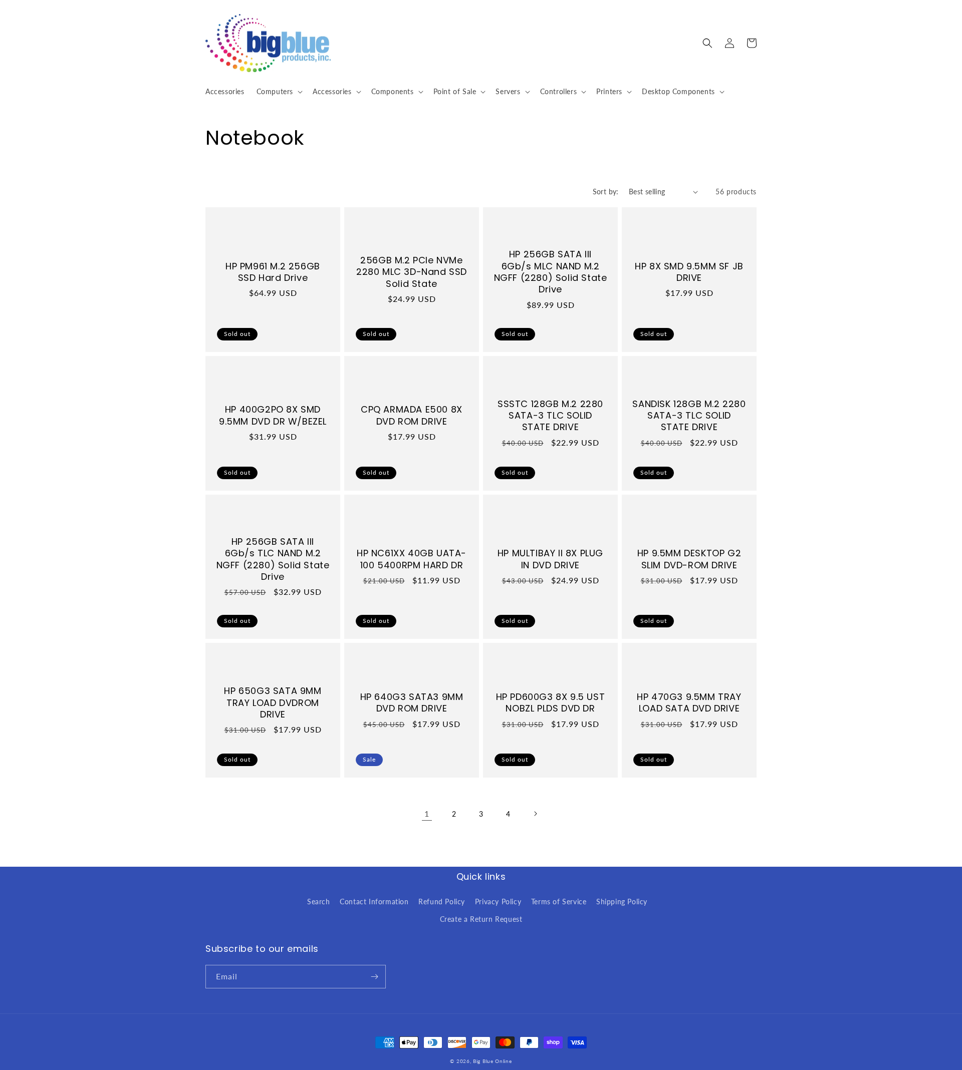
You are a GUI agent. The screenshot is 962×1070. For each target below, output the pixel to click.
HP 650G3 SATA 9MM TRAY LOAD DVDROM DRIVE (272, 702)
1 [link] (426, 813)
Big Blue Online (492, 1061)
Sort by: (606, 191)
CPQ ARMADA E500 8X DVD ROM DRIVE (411, 415)
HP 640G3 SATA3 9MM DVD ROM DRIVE (411, 703)
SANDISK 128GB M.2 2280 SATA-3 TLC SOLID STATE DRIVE (689, 415)
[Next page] (535, 814)
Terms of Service (559, 901)
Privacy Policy (498, 901)
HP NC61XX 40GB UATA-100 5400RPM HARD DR (411, 559)
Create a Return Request (481, 919)
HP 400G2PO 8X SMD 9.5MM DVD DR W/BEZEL (273, 415)
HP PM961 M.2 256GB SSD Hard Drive (272, 272)
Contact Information (374, 901)
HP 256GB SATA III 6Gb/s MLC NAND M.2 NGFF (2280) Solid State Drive (550, 271)
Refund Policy (441, 901)
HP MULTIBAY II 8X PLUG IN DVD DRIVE (550, 559)
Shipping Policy (621, 901)
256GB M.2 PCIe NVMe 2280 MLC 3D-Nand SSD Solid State (411, 271)
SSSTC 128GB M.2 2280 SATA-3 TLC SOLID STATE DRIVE (550, 415)
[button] (279, 91)
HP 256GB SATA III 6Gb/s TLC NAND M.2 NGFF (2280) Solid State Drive (273, 559)
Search (318, 901)
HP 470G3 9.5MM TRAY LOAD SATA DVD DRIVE (689, 703)
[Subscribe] (374, 976)
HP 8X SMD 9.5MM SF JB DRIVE (689, 272)
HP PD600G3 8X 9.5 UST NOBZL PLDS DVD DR (550, 703)
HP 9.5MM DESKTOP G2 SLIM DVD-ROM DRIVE (689, 559)
